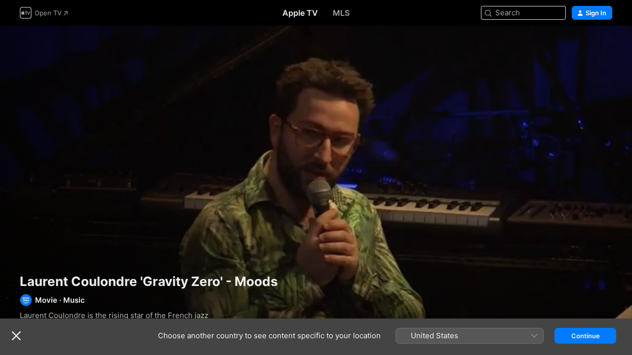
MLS (341, 13)
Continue (585, 336)
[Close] (16, 335)
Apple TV (300, 13)
